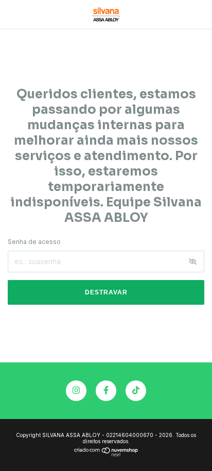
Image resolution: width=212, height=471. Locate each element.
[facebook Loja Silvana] (106, 390)
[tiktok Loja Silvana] (136, 390)
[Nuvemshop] (106, 453)
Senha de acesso (34, 242)
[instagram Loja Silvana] (76, 390)
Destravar (106, 292)
